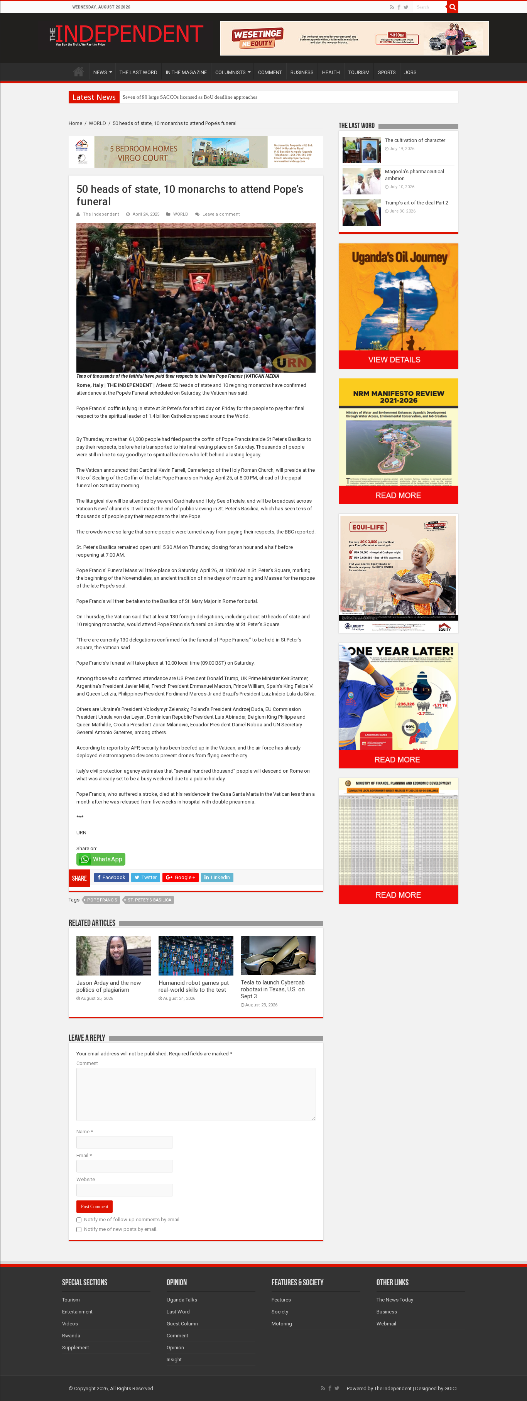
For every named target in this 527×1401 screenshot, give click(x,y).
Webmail (386, 1324)
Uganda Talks (182, 1300)
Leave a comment (221, 214)
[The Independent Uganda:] (125, 34)
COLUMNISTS (230, 72)
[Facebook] (399, 7)
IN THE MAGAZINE (186, 72)
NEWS (100, 72)
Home (75, 123)
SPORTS (387, 72)
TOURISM (359, 72)
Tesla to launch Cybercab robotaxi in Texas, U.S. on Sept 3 (273, 989)
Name (84, 1131)
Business (387, 1312)
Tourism (71, 1300)
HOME (79, 71)
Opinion (175, 1347)
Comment (87, 1063)
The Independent (101, 214)
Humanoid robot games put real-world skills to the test (194, 986)
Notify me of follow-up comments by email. (132, 1219)
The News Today (395, 1300)
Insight (174, 1359)
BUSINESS (302, 72)
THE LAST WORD (138, 72)
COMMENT (270, 72)
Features (281, 1300)
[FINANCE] (398, 841)
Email (84, 1155)
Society (280, 1312)
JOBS (410, 72)
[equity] (398, 573)
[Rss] (392, 7)
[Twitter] (406, 7)
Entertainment (77, 1312)
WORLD (97, 123)
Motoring (282, 1324)
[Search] (452, 7)
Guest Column (182, 1324)
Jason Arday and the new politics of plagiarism (108, 986)
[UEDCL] (398, 705)
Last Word (178, 1312)
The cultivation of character (415, 140)
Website (85, 1179)
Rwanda (71, 1336)
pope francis (102, 900)
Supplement (75, 1347)
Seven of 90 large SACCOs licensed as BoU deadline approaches (190, 97)
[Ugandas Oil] (398, 306)
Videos (70, 1324)
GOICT (451, 1388)
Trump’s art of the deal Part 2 (416, 203)
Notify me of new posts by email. (120, 1229)
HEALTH (331, 72)
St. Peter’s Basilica (149, 900)
